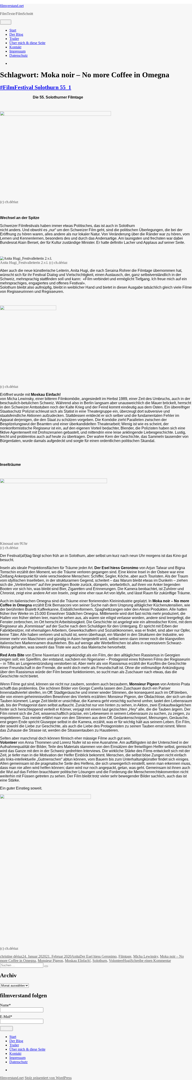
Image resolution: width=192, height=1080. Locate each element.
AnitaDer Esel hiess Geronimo (94, 956)
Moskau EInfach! (78, 961)
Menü (5, 22)
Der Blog (16, 34)
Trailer (14, 39)
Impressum (17, 51)
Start (12, 30)
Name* (5, 1005)
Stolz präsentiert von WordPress (48, 1078)
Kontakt (15, 47)
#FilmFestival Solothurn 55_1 (35, 87)
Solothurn (99, 961)
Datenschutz (18, 55)
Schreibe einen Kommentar (151, 961)
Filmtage (124, 956)
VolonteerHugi (120, 961)
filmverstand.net (12, 6)
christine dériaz (11, 956)
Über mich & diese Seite (27, 43)
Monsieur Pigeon (50, 961)
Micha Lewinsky (145, 956)
